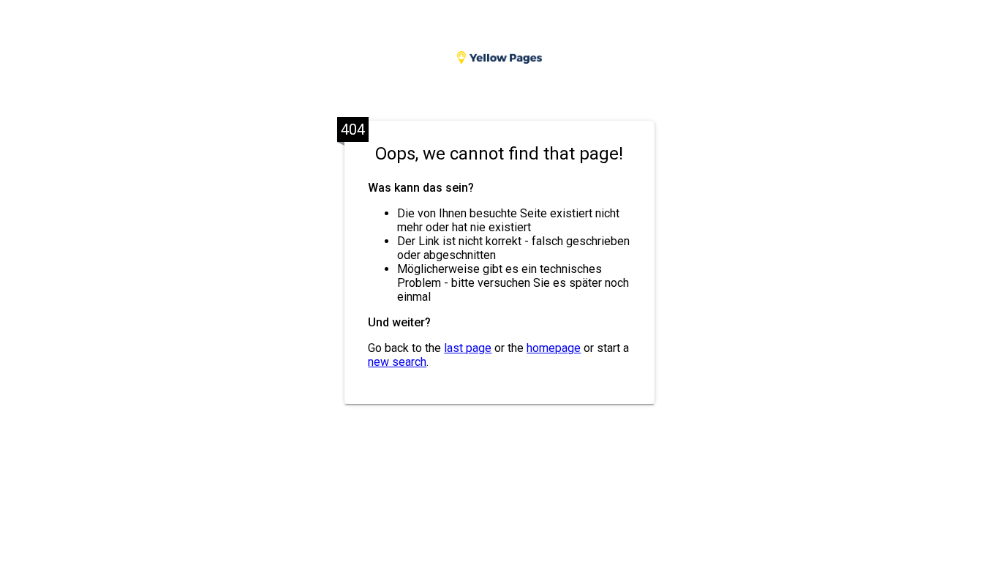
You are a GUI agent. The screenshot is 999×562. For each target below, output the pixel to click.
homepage (554, 348)
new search (397, 362)
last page (467, 348)
